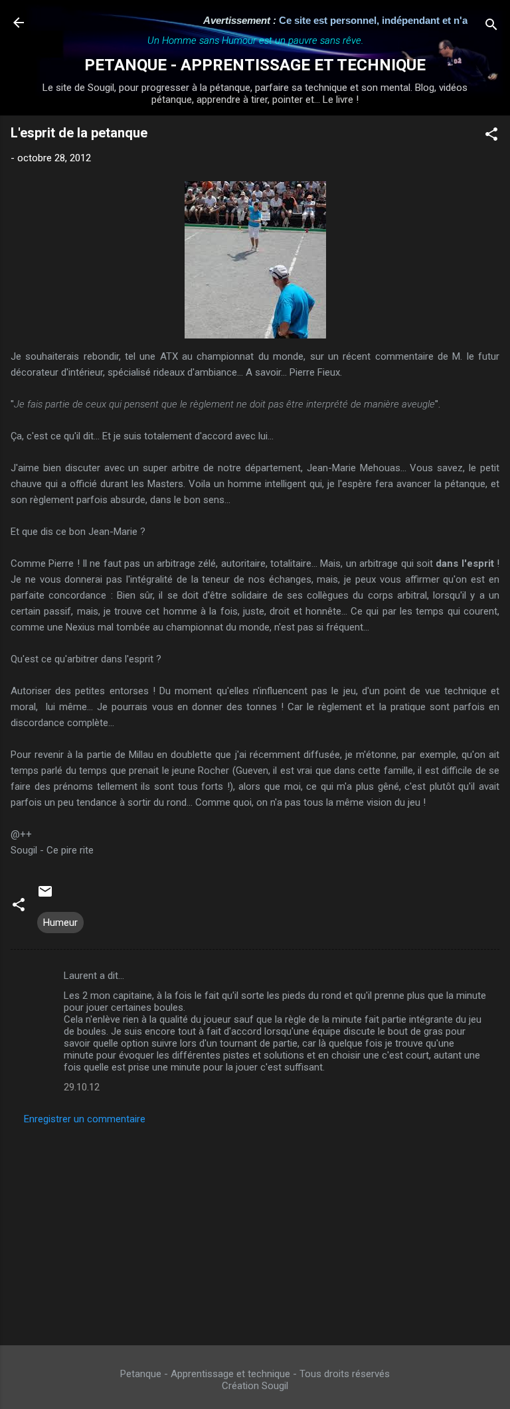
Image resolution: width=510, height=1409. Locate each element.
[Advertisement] (255, 1231)
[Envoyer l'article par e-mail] (45, 896)
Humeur (60, 922)
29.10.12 (82, 1087)
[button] (491, 136)
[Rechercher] (491, 27)
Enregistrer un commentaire (84, 1119)
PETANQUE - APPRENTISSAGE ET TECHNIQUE (255, 65)
